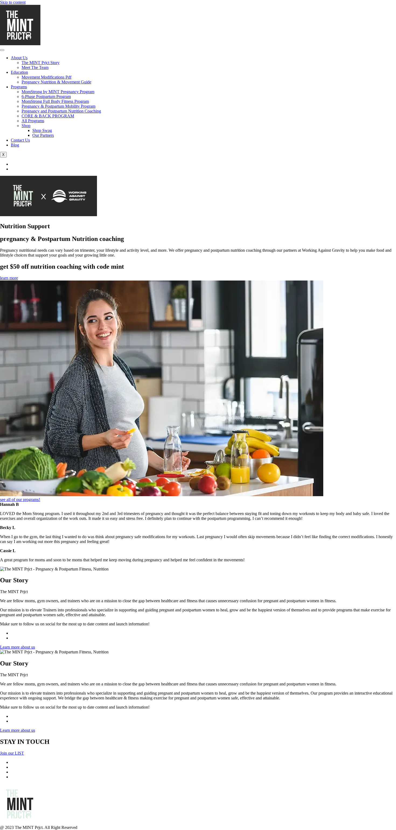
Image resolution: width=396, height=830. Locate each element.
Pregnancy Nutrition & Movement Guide (56, 82)
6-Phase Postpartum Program (46, 96)
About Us (19, 57)
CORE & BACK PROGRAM (48, 116)
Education (19, 72)
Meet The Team (35, 67)
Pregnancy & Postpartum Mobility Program (58, 106)
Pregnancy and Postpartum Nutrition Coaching (61, 111)
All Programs (33, 120)
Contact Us (20, 140)
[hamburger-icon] (2, 50)
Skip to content (13, 2)
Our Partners (43, 135)
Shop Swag (42, 130)
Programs (19, 87)
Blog (15, 145)
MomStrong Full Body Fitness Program (55, 101)
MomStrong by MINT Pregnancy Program (58, 91)
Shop (26, 125)
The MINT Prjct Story (41, 62)
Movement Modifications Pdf (46, 77)
